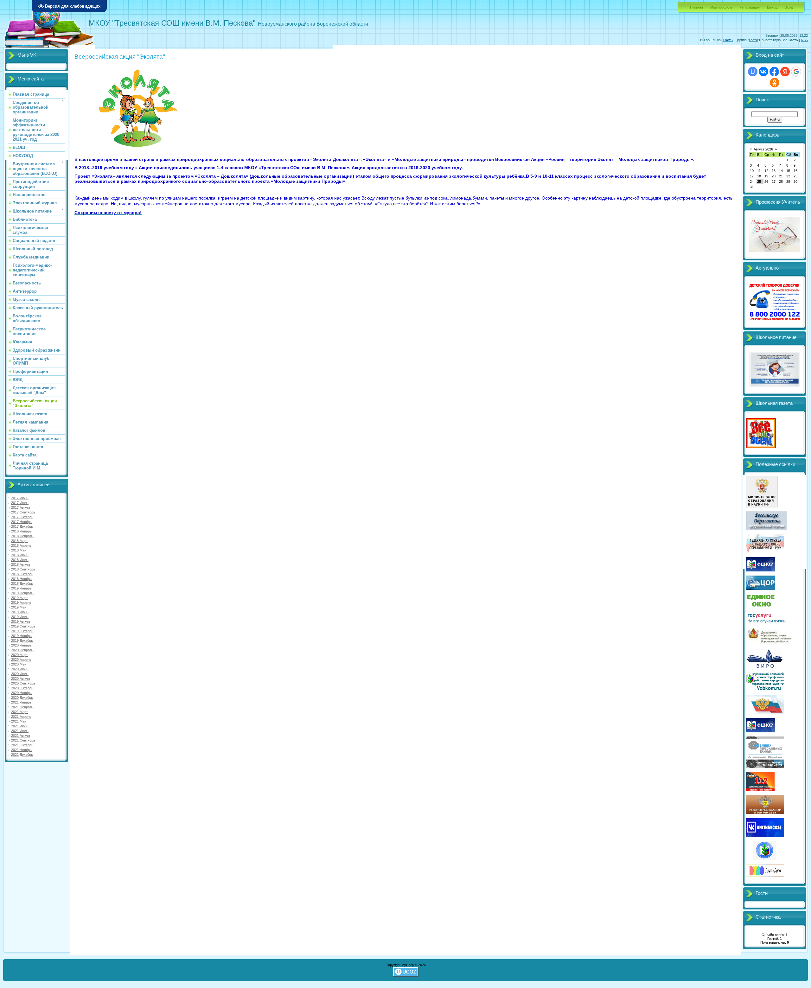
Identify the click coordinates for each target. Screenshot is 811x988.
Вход (789, 7)
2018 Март (19, 541)
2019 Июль (20, 617)
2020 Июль (20, 674)
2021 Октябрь (22, 745)
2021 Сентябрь (23, 740)
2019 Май (18, 607)
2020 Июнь (20, 669)
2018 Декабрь (22, 583)
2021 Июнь (20, 726)
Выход (772, 7)
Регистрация (749, 7)
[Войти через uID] (752, 71)
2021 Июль (20, 731)
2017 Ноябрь (21, 522)
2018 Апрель (21, 545)
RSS (804, 40)
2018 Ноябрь (21, 579)
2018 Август (20, 564)
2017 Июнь (20, 498)
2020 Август (20, 678)
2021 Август (20, 735)
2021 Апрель (21, 716)
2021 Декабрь (22, 754)
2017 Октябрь (22, 517)
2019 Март (19, 598)
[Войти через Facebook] (774, 71)
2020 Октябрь (22, 688)
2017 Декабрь (22, 526)
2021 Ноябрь (21, 750)
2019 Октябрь (22, 631)
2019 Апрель (21, 602)
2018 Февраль (22, 536)
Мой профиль (721, 7)
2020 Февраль (22, 650)
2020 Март (19, 655)
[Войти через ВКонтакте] (763, 71)
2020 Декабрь (22, 697)
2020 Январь (21, 645)
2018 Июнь (20, 555)
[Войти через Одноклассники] (774, 82)
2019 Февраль (22, 593)
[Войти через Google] (796, 72)
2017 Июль (20, 503)
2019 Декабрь (22, 640)
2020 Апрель (21, 659)
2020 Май (18, 664)
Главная (696, 7)
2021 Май (18, 721)
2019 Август (20, 621)
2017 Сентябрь (23, 512)
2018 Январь (21, 531)
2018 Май (18, 550)
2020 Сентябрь (23, 683)
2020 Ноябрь (21, 693)
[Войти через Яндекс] (785, 71)
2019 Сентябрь (23, 626)
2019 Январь (21, 588)
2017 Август (20, 507)
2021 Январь (21, 702)
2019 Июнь (20, 612)
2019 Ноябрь (21, 636)
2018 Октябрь (22, 574)
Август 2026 (763, 149)
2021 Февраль (22, 707)
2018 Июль (20, 560)
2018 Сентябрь (23, 569)
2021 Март (19, 712)
